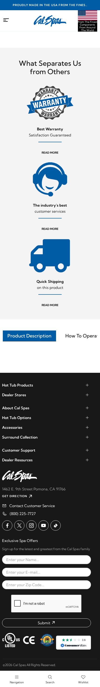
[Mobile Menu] (6, 20)
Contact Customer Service (32, 505)
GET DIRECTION (14, 496)
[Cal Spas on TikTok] (55, 525)
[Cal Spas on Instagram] (31, 525)
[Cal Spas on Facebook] (7, 525)
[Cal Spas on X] (19, 525)
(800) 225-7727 (23, 513)
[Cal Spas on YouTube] (43, 525)
